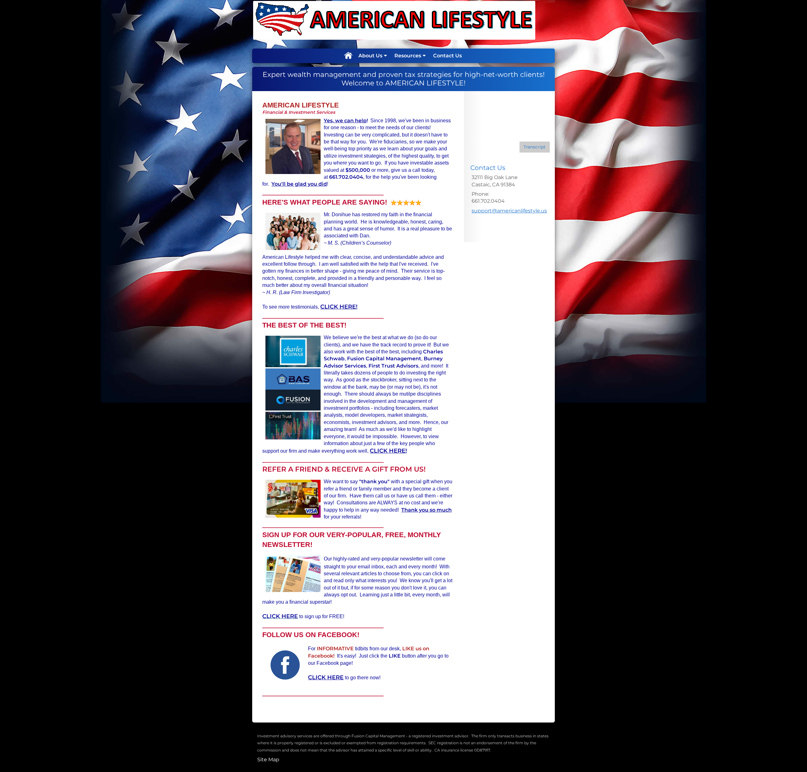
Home (348, 56)
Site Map (268, 760)
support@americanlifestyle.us (509, 211)
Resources (407, 56)
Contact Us (447, 56)
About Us (370, 56)
